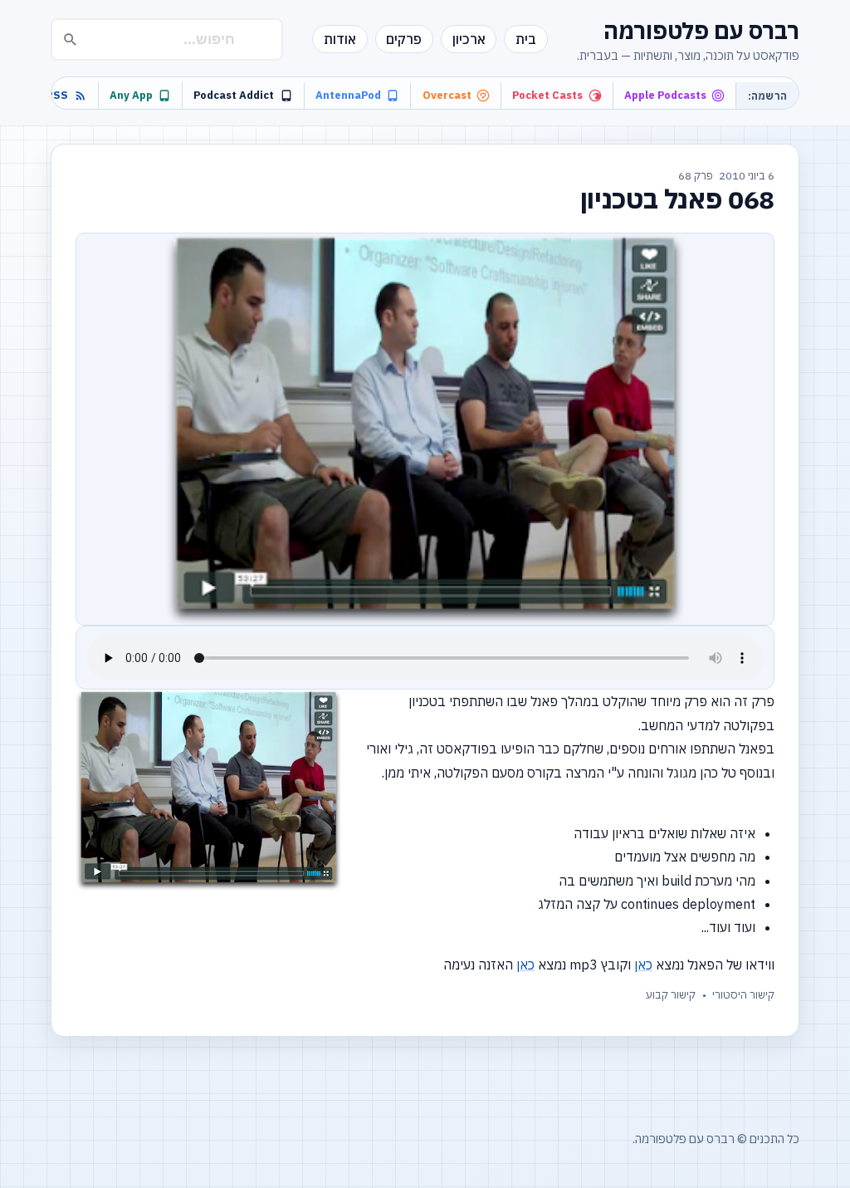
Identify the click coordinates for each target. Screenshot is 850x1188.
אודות (340, 39)
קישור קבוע (671, 995)
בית (525, 39)
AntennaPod (348, 95)
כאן (643, 964)
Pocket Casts (547, 95)
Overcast (447, 95)
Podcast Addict (233, 95)
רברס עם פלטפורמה (701, 30)
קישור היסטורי (743, 995)
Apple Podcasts (665, 95)
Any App (131, 95)
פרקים (404, 39)
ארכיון (469, 39)
